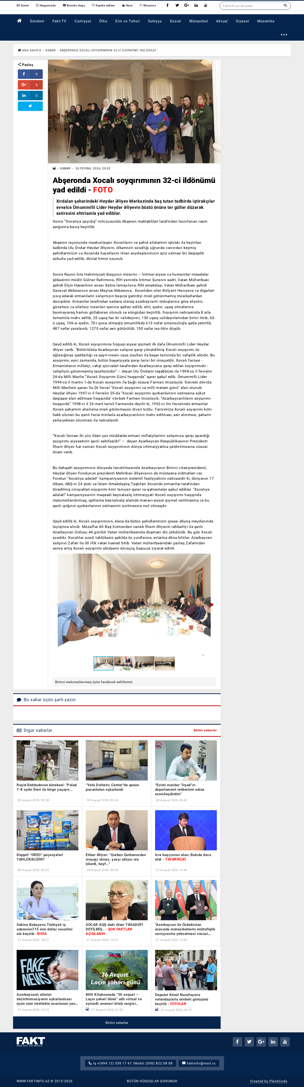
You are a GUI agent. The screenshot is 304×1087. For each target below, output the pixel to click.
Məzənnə (149, 5)
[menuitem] (19, 20)
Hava (129, 5)
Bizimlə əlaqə (75, 5)
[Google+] (186, 5)
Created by (268, 1081)
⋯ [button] (284, 34)
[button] (211, 604)
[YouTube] (205, 5)
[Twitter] (177, 5)
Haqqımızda (47, 5)
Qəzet (24, 5)
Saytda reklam (105, 5)
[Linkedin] (196, 5)
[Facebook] (167, 5)
